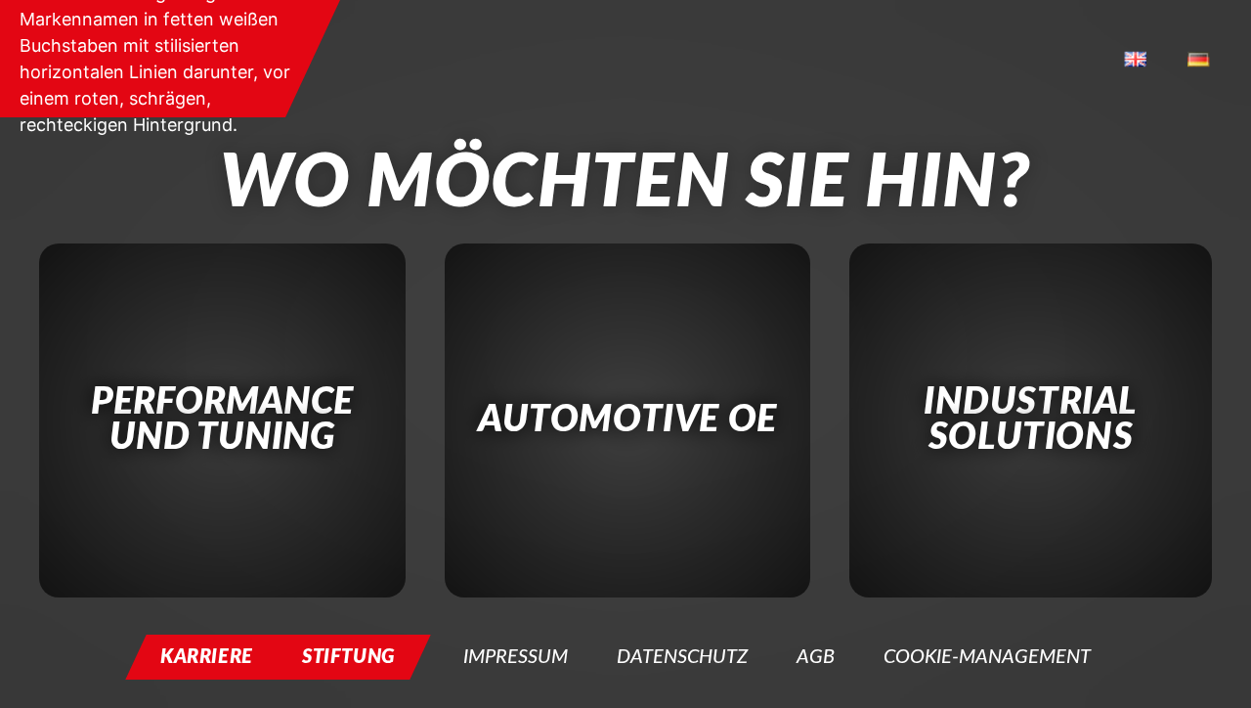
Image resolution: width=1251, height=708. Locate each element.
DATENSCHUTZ (682, 657)
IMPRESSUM (515, 657)
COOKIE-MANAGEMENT (987, 657)
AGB (816, 657)
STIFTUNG (349, 657)
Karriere (206, 657)
